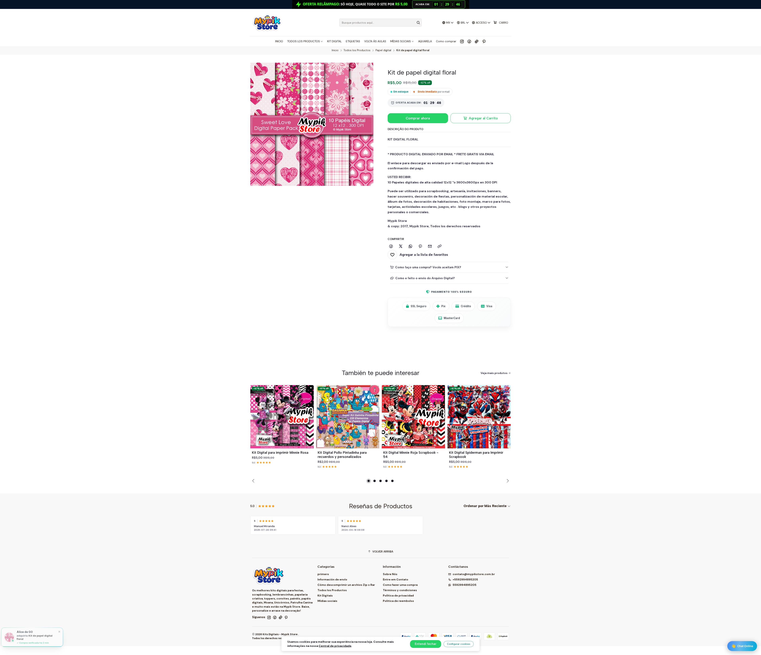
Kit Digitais (325, 595)
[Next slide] (507, 481)
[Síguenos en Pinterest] (484, 41)
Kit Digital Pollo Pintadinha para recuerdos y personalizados (342, 455)
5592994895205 (464, 585)
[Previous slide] (254, 481)
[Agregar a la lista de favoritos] (309, 412)
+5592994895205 (465, 579)
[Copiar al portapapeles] (439, 246)
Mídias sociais (327, 601)
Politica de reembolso (398, 601)
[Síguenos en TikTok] (476, 41)
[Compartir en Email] (429, 246)
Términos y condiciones (400, 590)
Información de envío (332, 579)
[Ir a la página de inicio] (267, 23)
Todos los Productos (357, 50)
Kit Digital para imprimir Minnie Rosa (280, 453)
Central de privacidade (335, 646)
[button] (368, 481)
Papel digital (383, 50)
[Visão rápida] (309, 421)
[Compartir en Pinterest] (420, 246)
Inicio (335, 50)
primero (323, 574)
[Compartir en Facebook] (391, 246)
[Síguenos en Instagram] (462, 41)
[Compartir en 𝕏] (400, 246)
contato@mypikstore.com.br (474, 574)
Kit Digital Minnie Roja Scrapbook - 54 (410, 455)
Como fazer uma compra (400, 585)
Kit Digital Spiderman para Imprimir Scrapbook (476, 455)
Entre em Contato (395, 579)
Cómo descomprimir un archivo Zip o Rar (346, 585)
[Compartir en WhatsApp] (410, 246)
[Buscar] (418, 23)
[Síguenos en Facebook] (469, 41)
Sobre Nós (390, 574)
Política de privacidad (398, 595)
